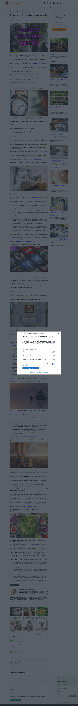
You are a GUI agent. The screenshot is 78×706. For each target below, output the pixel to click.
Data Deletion (32, 372)
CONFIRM (31, 368)
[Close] (59, 334)
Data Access (39, 372)
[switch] (53, 352)
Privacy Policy (45, 372)
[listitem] (39, 349)
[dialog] (39, 353)
